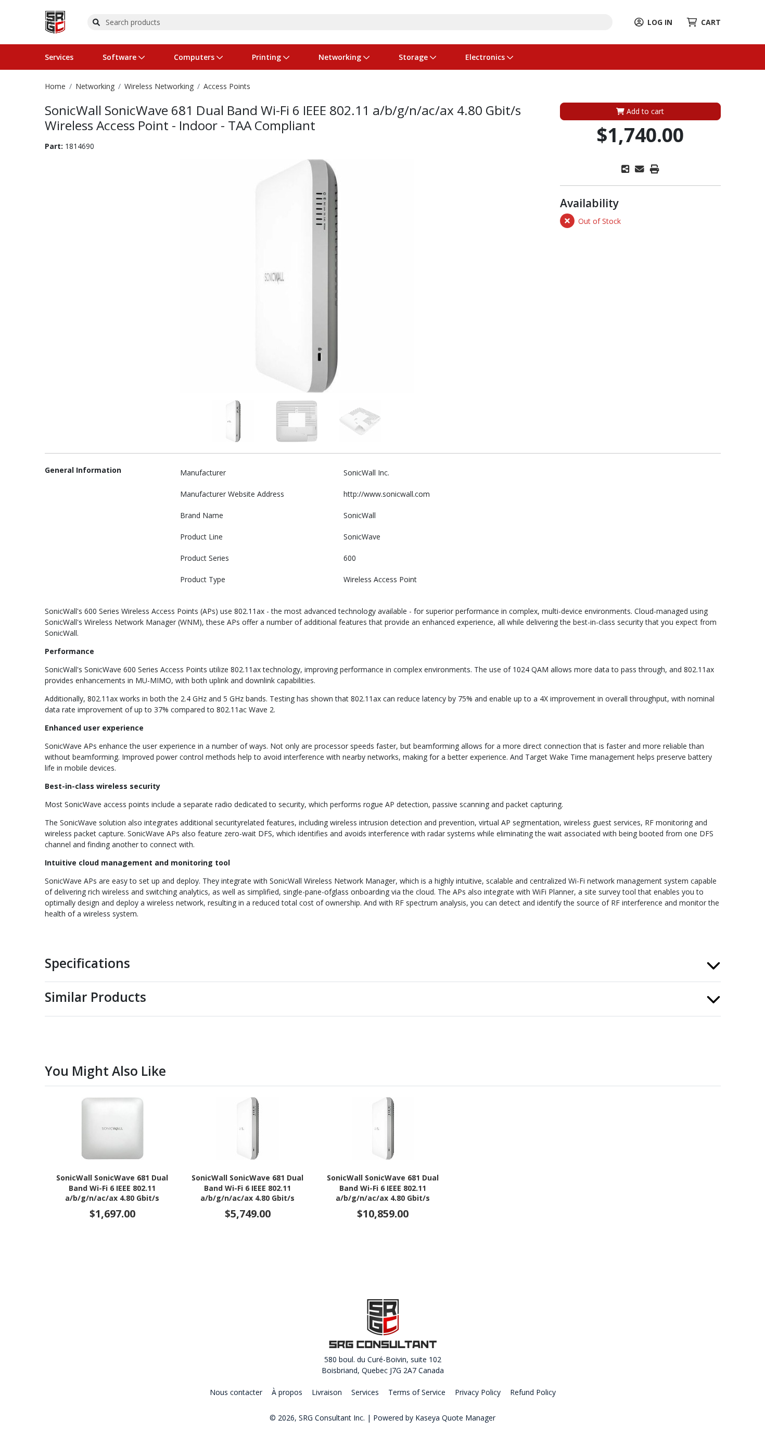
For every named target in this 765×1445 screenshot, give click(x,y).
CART (711, 22)
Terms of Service (416, 1392)
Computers (195, 57)
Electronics (486, 57)
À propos (287, 1392)
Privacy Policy (478, 1392)
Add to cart (644, 111)
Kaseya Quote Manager (455, 1418)
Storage (414, 57)
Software (120, 57)
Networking (340, 57)
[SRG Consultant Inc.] (55, 21)
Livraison (327, 1392)
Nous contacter (236, 1392)
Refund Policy (533, 1392)
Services (59, 57)
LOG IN (659, 22)
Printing (267, 57)
